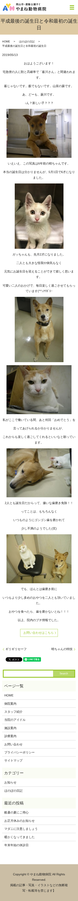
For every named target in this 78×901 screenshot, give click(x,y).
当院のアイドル (15, 719)
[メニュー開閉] (72, 7)
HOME (6, 41)
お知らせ (10, 782)
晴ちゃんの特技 (62, 649)
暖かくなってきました (19, 837)
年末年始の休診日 (16, 845)
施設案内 (10, 728)
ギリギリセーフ (16, 649)
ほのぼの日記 (27, 41)
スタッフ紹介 (13, 711)
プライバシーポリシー (19, 752)
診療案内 (10, 736)
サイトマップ (13, 760)
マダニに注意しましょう (21, 828)
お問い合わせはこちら (38, 632)
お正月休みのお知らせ (19, 820)
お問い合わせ (13, 744)
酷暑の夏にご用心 (16, 812)
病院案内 (10, 703)
